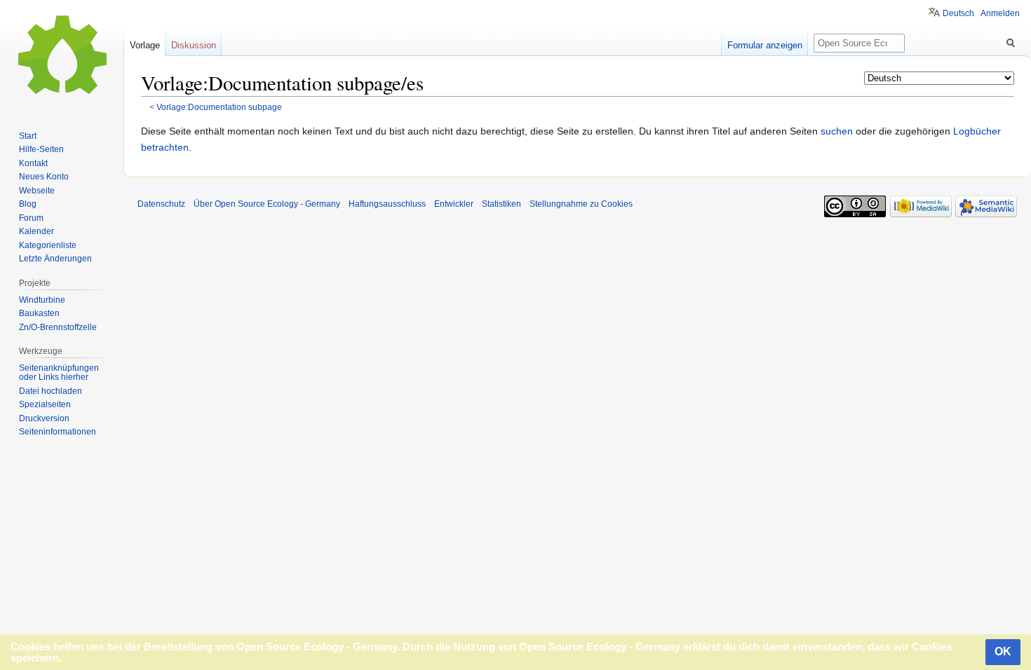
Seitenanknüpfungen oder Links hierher (59, 373)
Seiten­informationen (57, 432)
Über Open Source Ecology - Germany (267, 204)
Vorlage (145, 45)
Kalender (36, 231)
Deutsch (958, 13)
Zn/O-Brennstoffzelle (58, 327)
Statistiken (501, 204)
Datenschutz (161, 204)
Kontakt (33, 163)
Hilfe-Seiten (41, 149)
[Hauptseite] (62, 56)
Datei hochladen (50, 391)
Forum (31, 218)
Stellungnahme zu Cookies (581, 204)
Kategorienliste (47, 245)
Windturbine (42, 300)
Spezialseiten (45, 404)
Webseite (37, 191)
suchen (837, 131)
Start (27, 136)
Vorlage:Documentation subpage (219, 106)
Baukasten (39, 313)
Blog (27, 204)
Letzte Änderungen (55, 259)
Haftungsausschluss (387, 204)
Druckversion (44, 418)
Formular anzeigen (764, 45)
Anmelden (1000, 13)
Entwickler (453, 204)
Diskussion (193, 45)
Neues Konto (44, 177)
